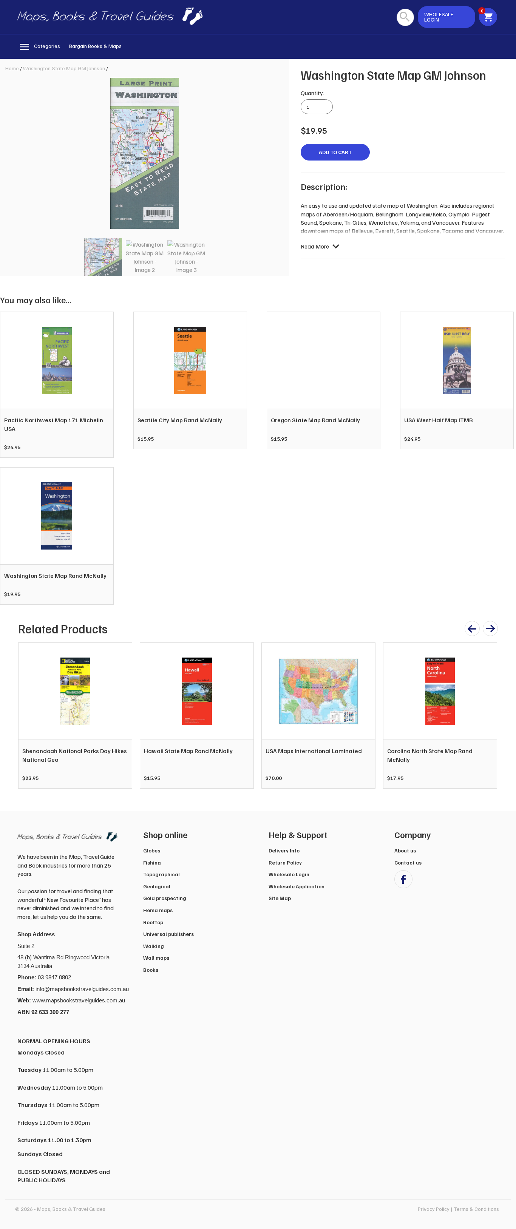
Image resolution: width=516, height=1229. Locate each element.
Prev (28, 716)
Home (12, 68)
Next (487, 716)
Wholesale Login (289, 874)
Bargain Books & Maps (95, 46)
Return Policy (285, 862)
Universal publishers (168, 934)
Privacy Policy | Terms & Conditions (458, 1209)
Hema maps (158, 910)
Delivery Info (284, 850)
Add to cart (335, 152)
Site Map (280, 898)
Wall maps (156, 957)
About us (405, 850)
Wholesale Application (296, 886)
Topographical (161, 874)
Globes (151, 850)
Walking (153, 946)
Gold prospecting (164, 898)
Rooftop (153, 922)
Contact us (408, 862)
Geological (156, 886)
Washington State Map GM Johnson (64, 68)
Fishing (152, 862)
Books (150, 970)
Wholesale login (438, 17)
